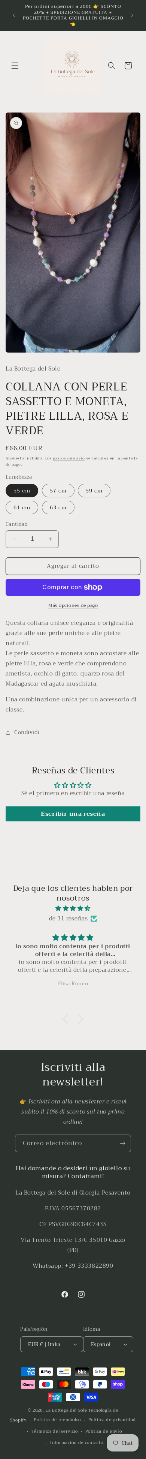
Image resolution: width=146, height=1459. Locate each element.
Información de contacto (76, 1442)
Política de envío (103, 1431)
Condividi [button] (26, 732)
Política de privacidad (112, 1419)
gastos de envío (69, 458)
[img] (73, 908)
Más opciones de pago (73, 605)
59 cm (94, 490)
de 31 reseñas (68, 918)
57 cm (58, 490)
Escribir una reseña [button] (73, 814)
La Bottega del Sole (66, 1410)
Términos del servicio (54, 1431)
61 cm (21, 507)
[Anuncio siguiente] (132, 15)
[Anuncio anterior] (14, 15)
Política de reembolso (57, 1419)
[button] (15, 65)
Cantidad (17, 524)
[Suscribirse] (122, 1143)
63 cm (58, 507)
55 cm (21, 490)
